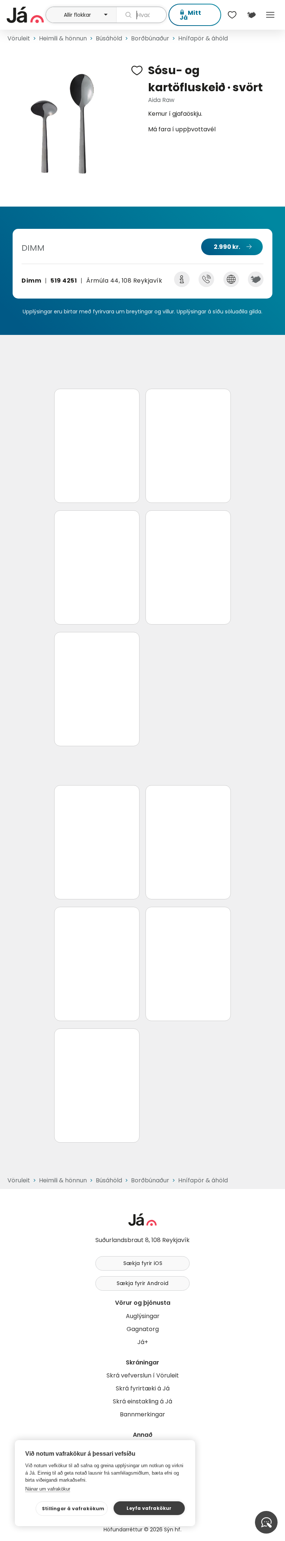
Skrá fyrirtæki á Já (143, 1388)
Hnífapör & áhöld (203, 38)
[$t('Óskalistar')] (232, 15)
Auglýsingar (143, 1316)
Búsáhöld (109, 38)
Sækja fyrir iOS (142, 1263)
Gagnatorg (143, 1329)
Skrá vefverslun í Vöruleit (143, 1375)
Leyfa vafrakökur (149, 1508)
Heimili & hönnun (63, 38)
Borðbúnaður (150, 38)
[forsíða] (25, 15)
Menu (270, 15)
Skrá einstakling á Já (142, 1401)
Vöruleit (18, 38)
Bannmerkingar (142, 1414)
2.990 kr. (227, 247)
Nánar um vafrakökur (47, 1489)
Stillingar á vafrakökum (73, 1508)
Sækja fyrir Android (142, 1283)
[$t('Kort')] (251, 15)
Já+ (142, 1342)
